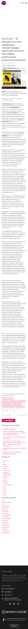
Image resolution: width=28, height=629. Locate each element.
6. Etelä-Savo (5, 509)
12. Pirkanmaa (5, 520)
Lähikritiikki (5, 476)
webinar (4, 493)
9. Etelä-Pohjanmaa (6, 515)
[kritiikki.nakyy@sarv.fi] (3, 589)
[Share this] (7, 410)
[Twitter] (14, 604)
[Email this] (3, 410)
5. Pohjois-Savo (5, 507)
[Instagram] (18, 604)
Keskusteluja (6, 466)
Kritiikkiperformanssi (7, 474)
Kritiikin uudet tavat (7, 470)
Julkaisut (5, 464)
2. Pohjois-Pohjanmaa (7, 502)
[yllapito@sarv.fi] (3, 592)
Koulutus (5, 468)
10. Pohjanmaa (5, 516)
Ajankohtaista (6, 460)
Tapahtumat (5, 483)
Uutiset (4, 487)
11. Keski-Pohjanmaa (6, 518)
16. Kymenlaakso (5, 527)
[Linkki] (3, 3)
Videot (4, 491)
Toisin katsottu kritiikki (8, 485)
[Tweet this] (10, 410)
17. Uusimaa (4, 529)
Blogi (4, 462)
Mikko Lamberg (11, 65)
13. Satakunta (5, 522)
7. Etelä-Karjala (5, 511)
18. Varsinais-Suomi (6, 531)
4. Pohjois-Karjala (6, 506)
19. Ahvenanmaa (5, 533)
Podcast (5, 478)
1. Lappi (3, 500)
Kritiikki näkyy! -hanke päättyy (9, 429)
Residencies (5, 481)
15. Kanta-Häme (5, 525)
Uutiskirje (5, 489)
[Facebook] (10, 604)
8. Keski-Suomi (5, 513)
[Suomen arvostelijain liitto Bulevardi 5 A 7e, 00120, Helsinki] (3, 599)
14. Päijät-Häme (5, 524)
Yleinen (4, 495)
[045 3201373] (3, 595)
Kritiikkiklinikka (6, 472)
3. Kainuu (4, 504)
